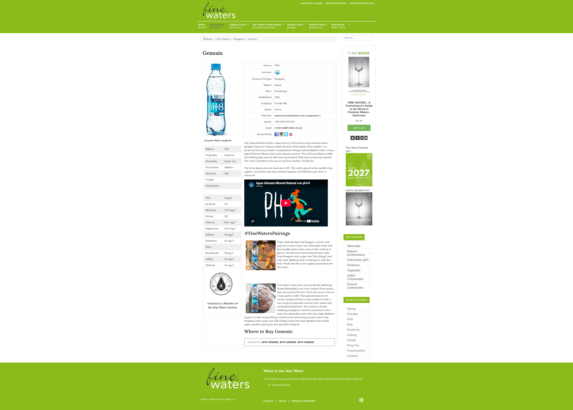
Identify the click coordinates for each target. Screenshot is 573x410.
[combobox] (358, 38)
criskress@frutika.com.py (288, 127)
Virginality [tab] (358, 270)
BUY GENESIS (270, 342)
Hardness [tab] (358, 265)
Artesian (352, 314)
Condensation (356, 350)
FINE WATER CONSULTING (362, 3)
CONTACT (268, 401)
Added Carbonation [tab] (358, 277)
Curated (352, 356)
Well (350, 319)
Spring (351, 308)
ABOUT (282, 401)
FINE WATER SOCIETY (336, 3)
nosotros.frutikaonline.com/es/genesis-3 (297, 115)
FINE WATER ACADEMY (312, 3)
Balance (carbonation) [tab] (358, 252)
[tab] (359, 308)
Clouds (351, 340)
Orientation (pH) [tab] (358, 260)
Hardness (353, 330)
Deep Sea (353, 345)
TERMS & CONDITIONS (303, 401)
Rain (350, 324)
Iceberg (352, 335)
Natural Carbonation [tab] (358, 285)
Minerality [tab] (358, 246)
